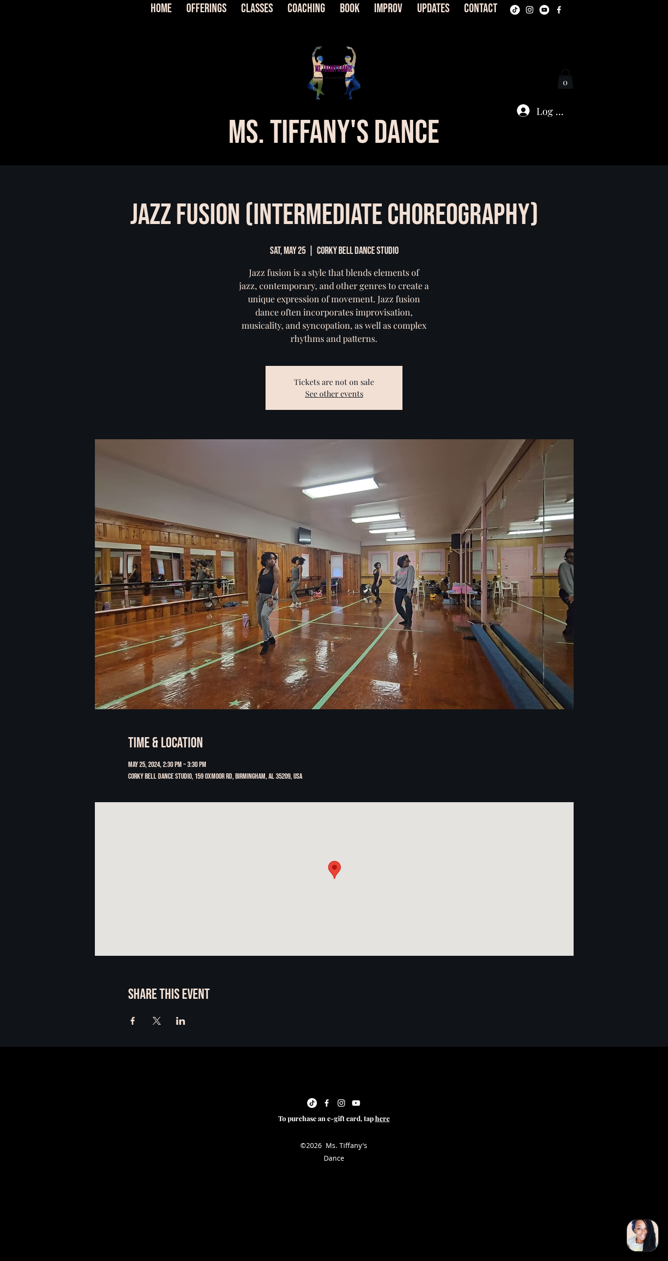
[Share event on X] (156, 1021)
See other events (334, 393)
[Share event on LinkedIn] (180, 1021)
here (382, 1118)
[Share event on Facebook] (132, 1021)
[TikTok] (515, 10)
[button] (334, 72)
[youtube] (544, 10)
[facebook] (559, 10)
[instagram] (529, 10)
